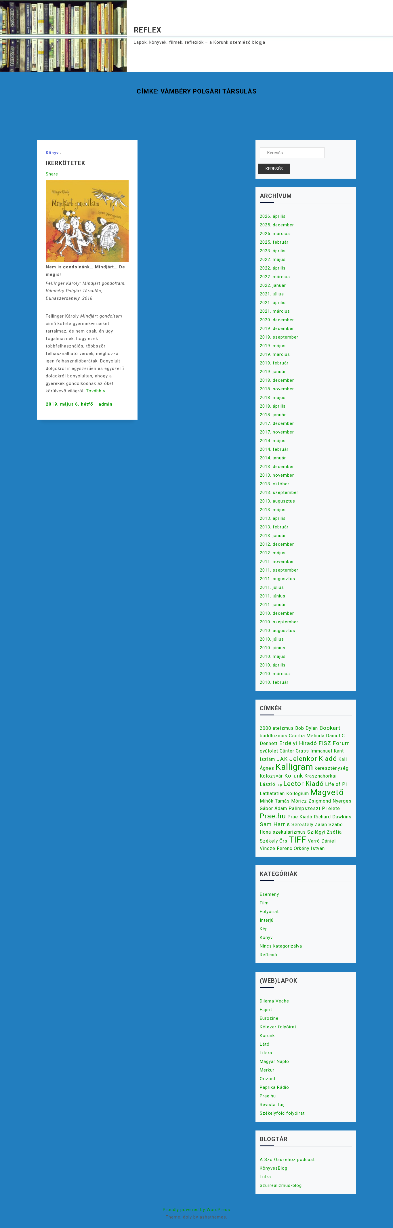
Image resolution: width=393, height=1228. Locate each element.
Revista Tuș (272, 1104)
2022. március (275, 276)
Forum (341, 743)
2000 (265, 728)
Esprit (266, 1009)
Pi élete (331, 808)
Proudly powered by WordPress (196, 1209)
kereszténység (332, 768)
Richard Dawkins (333, 817)
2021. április (273, 302)
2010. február (274, 682)
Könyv (52, 152)
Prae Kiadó (299, 817)
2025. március (275, 233)
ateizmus (283, 728)
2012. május (273, 552)
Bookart (329, 728)
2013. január (273, 535)
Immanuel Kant (327, 751)
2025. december (277, 225)
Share (52, 174)
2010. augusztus (277, 630)
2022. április (273, 268)
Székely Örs (273, 841)
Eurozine (269, 1018)
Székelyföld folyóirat (282, 1113)
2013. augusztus (277, 501)
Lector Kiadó (303, 783)
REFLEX (147, 30)
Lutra (265, 1176)
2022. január (273, 285)
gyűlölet (269, 751)
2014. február (274, 449)
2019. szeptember (279, 337)
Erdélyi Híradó (298, 743)
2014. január (273, 458)
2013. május (273, 509)
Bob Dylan (306, 728)
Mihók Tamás (275, 801)
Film (264, 903)
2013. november (277, 475)
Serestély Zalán (309, 824)
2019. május (273, 345)
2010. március (275, 673)
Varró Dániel (322, 841)
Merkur (267, 1070)
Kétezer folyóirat (278, 1027)
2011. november (277, 561)
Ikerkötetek (65, 163)
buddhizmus (273, 735)
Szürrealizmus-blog (281, 1185)
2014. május (273, 440)
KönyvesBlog (273, 1168)
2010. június (272, 647)
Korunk (293, 775)
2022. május (273, 259)
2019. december (277, 328)
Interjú (267, 920)
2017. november (277, 432)
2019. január (273, 371)
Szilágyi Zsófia (324, 832)
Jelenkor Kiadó (313, 758)
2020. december (277, 319)
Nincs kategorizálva (281, 946)
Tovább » (95, 391)
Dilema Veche (274, 1001)
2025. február (274, 242)
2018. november (277, 388)
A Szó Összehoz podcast (287, 1159)
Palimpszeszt (304, 808)
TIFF (297, 840)
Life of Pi (336, 784)
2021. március (275, 311)
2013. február (274, 527)
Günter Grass (294, 751)
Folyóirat (269, 911)
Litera (266, 1052)
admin (105, 404)
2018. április (273, 406)
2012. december (277, 544)
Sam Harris (275, 824)
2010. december (277, 613)
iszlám (267, 759)
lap (279, 785)
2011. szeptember (279, 570)
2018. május (273, 397)
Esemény (269, 894)
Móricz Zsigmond (311, 801)
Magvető (327, 792)
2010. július (272, 639)
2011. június (272, 596)
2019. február (274, 363)
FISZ (324, 743)
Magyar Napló (274, 1061)
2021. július (272, 294)
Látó (265, 1044)
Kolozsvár (271, 776)
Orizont (268, 1078)
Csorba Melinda (307, 735)
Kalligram (294, 767)
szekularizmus (289, 832)
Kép (264, 928)
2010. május (273, 656)
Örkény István (309, 848)
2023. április (273, 250)
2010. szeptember (279, 621)
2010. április (273, 665)
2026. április (273, 216)
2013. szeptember (279, 492)
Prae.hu (273, 816)
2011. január (273, 604)
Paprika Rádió (274, 1087)
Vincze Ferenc (276, 848)
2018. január (273, 414)
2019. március (275, 354)
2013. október (274, 483)
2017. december (277, 423)
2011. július (272, 587)
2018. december (277, 380)
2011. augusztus (277, 578)
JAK (282, 759)
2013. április (273, 518)
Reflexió (268, 954)
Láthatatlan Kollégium (284, 793)
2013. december (277, 466)
